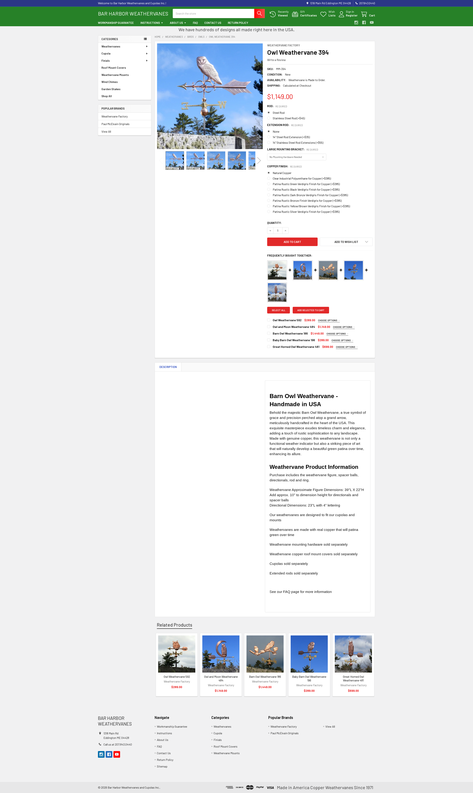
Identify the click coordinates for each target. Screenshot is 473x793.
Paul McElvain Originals (115, 124)
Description (168, 367)
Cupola (105, 53)
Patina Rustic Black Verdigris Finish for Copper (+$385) (306, 189)
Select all (278, 310)
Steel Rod (279, 112)
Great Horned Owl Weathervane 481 (296, 346)
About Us (176, 22)
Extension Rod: (285, 125)
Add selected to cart (310, 310)
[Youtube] (371, 22)
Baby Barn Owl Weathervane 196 (294, 340)
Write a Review (276, 60)
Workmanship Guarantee (116, 22)
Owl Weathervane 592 (287, 320)
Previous (160, 160)
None (276, 131)
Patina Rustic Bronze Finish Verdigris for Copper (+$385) (307, 200)
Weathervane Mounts (115, 74)
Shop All (106, 96)
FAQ (195, 22)
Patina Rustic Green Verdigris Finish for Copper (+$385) (306, 184)
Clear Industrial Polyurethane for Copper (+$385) (302, 178)
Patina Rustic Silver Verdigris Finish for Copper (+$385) (306, 211)
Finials (105, 60)
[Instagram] (356, 22)
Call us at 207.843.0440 (117, 744)
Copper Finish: (284, 166)
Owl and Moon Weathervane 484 (294, 326)
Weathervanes (110, 46)
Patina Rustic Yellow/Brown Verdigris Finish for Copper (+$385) (311, 206)
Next (259, 160)
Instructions (150, 22)
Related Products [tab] (174, 624)
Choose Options (328, 320)
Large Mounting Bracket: (292, 149)
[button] (346, 242)
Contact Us (212, 22)
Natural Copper (282, 173)
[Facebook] (364, 22)
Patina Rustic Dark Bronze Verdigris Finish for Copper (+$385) (310, 195)
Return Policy (238, 22)
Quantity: (274, 222)
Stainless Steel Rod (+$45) (289, 118)
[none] (210, 96)
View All (106, 131)
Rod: (277, 106)
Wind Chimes (109, 81)
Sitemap (162, 766)
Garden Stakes (110, 89)
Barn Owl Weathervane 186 (290, 333)
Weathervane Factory (114, 116)
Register (352, 15)
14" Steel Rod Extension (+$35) (291, 137)
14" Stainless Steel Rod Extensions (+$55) (298, 142)
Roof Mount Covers (113, 67)
